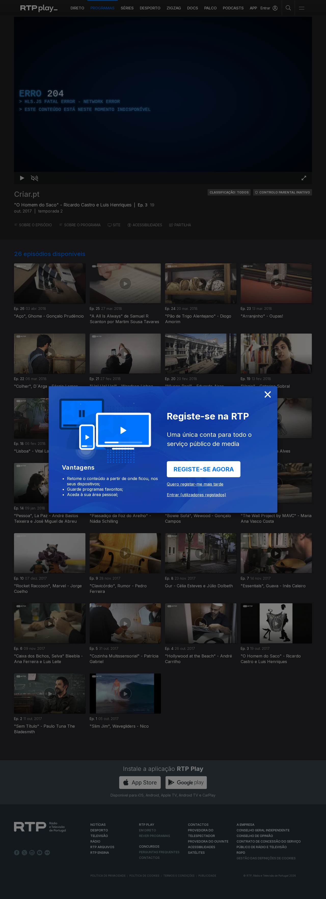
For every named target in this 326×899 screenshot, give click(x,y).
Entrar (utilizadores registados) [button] (196, 494)
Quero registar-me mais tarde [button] (195, 484)
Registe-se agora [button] (203, 469)
